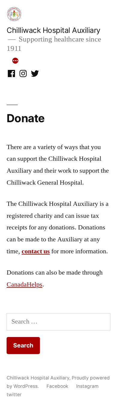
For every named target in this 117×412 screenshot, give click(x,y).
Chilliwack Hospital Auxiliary (53, 30)
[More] (15, 60)
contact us (36, 251)
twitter (14, 394)
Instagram (87, 386)
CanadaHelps (24, 284)
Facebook (57, 386)
